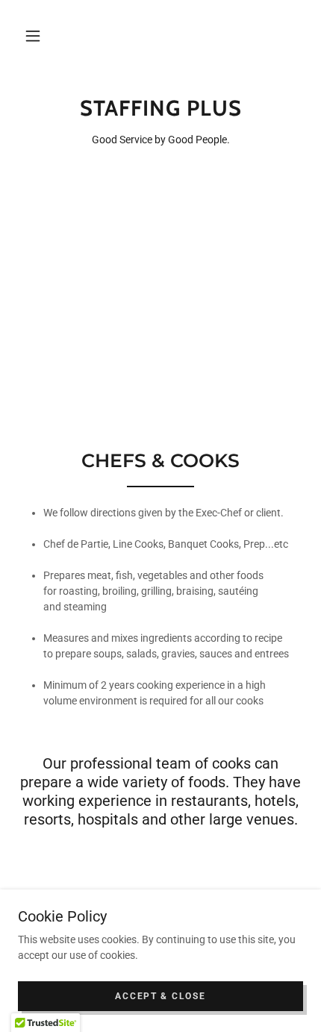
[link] (160, 109)
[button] (33, 36)
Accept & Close (160, 996)
